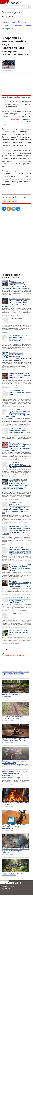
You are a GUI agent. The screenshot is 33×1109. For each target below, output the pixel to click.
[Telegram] (13, 209)
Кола (12, 156)
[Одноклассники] (9, 209)
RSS (14, 892)
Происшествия (16, 25)
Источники (22, 22)
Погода (5, 25)
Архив (13, 22)
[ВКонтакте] (4, 209)
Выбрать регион (6, 889)
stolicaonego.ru (9, 70)
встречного (15, 119)
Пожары (27, 25)
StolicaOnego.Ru (19, 197)
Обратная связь (6, 888)
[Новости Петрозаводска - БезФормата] (11, 2)
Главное (5, 22)
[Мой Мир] (18, 209)
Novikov (17, 97)
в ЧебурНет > (7, 29)
